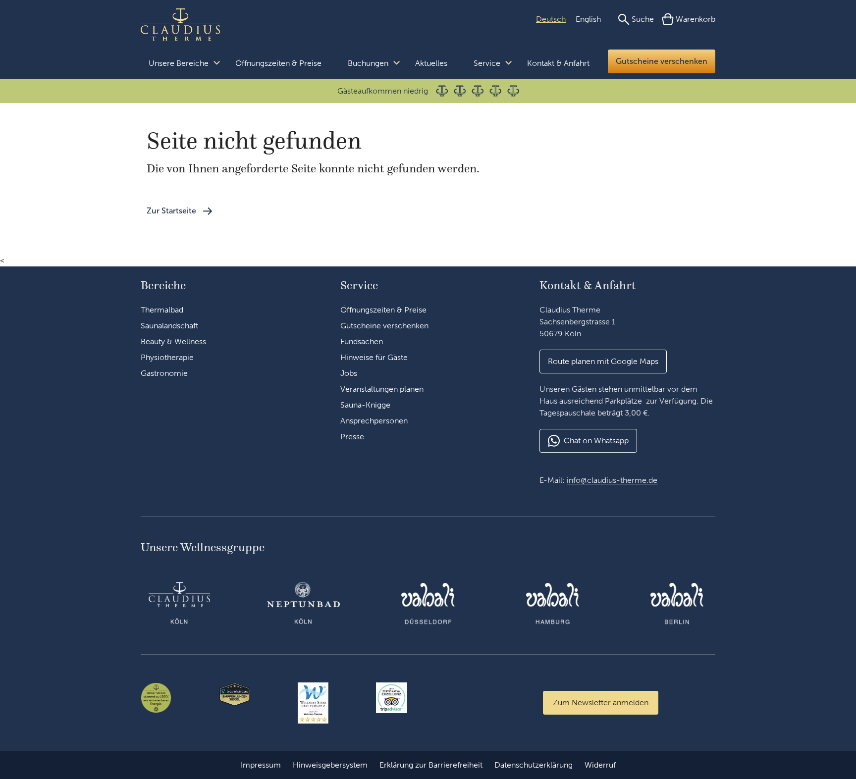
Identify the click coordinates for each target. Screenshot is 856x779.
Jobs (348, 373)
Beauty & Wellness (173, 341)
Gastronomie (164, 373)
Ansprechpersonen (374, 420)
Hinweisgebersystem (330, 765)
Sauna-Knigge (365, 405)
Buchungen (368, 63)
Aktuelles (431, 63)
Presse (352, 436)
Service (487, 63)
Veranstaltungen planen (382, 389)
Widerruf (600, 765)
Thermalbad (162, 309)
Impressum (261, 765)
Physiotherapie (167, 357)
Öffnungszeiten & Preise (278, 63)
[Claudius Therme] (180, 24)
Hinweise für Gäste (374, 357)
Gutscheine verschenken (661, 61)
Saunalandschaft (169, 325)
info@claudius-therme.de (612, 480)
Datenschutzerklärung (533, 765)
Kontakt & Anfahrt (558, 63)
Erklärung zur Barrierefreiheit (430, 765)
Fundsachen (361, 341)
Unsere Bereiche (179, 63)
